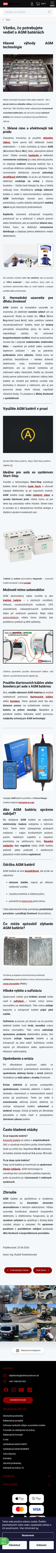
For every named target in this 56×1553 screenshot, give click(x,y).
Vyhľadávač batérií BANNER (16, 1449)
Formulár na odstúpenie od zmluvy (19, 1430)
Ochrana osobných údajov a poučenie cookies (24, 1425)
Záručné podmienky (12, 1463)
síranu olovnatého (11, 984)
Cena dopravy (9, 1454)
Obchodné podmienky (13, 1416)
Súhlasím (41, 1545)
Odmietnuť (14, 1545)
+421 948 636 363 (17, 1381)
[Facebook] (5, 1389)
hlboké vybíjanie (11, 1169)
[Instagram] (13, 1389)
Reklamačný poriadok (13, 1420)
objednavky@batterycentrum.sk (24, 1375)
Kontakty (7, 1458)
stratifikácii (9, 177)
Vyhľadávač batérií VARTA (15, 1444)
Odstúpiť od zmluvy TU (13, 1468)
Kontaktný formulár (18, 1400)
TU (11, 465)
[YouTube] (21, 1389)
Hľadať (49, 12)
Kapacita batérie (11, 1140)
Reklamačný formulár (13, 1435)
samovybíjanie (10, 617)
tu (37, 1528)
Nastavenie (28, 1535)
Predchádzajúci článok (19, 1270)
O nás (5, 1439)
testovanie (27, 901)
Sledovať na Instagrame (30, 1350)
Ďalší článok (41, 1270)
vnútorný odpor (41, 495)
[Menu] (52, 3)
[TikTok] (29, 1389)
